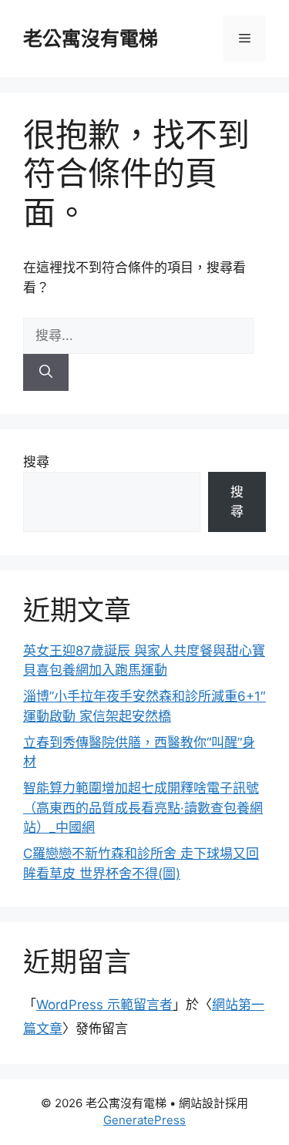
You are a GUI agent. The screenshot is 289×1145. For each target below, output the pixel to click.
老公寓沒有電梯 (90, 38)
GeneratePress (144, 1120)
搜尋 (36, 462)
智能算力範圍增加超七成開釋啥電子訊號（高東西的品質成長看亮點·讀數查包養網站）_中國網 (143, 807)
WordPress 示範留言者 (104, 1004)
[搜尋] (46, 372)
